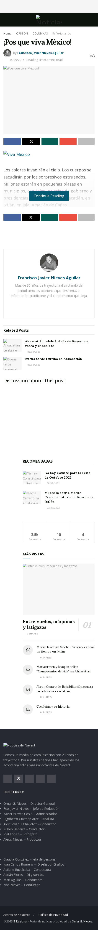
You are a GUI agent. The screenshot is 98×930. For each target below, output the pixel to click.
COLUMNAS (40, 33)
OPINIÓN (22, 33)
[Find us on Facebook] (7, 779)
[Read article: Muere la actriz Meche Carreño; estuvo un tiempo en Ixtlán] (32, 497)
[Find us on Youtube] (40, 779)
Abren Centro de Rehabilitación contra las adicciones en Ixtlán (64, 689)
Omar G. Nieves (82, 921)
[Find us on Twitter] (18, 779)
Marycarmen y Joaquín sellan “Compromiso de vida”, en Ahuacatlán (63, 669)
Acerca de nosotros (16, 915)
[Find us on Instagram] (29, 779)
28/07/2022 (53, 483)
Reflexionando (61, 33)
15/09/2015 (16, 60)
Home (7, 33)
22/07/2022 (53, 507)
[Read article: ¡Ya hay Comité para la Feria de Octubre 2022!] (32, 477)
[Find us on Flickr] (51, 779)
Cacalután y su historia (53, 706)
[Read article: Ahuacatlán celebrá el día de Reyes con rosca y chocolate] (12, 345)
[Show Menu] (5, 20)
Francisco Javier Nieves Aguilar (40, 53)
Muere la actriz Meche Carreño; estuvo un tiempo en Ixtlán (68, 497)
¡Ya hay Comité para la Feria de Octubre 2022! (67, 475)
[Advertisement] (49, 5)
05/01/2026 (33, 351)
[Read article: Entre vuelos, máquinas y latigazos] (59, 589)
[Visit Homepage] (49, 19)
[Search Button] (93, 20)
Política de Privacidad (53, 915)
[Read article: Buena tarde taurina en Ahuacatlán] (12, 363)
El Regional (20, 921)
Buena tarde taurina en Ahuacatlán (53, 359)
